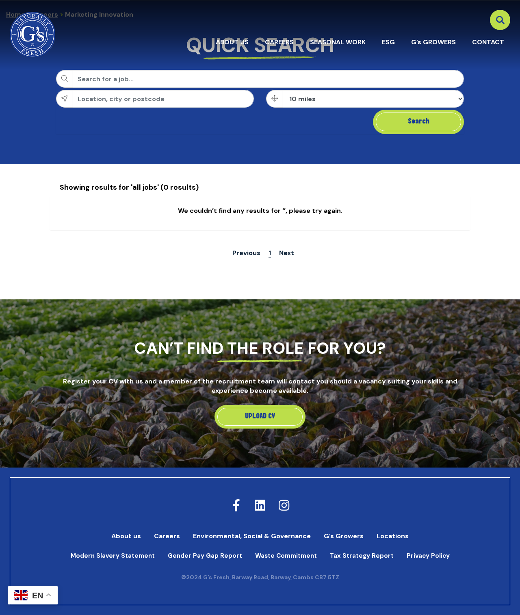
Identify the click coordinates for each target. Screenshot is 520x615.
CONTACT (488, 42)
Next (286, 253)
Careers (167, 536)
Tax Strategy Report (362, 556)
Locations (393, 536)
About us (126, 536)
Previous (246, 253)
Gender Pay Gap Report (205, 556)
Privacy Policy (428, 556)
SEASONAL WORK (338, 42)
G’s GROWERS (433, 42)
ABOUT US (232, 42)
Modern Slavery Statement (113, 556)
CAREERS (279, 42)
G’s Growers (344, 536)
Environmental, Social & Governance (252, 536)
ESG (388, 42)
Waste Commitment (286, 556)
